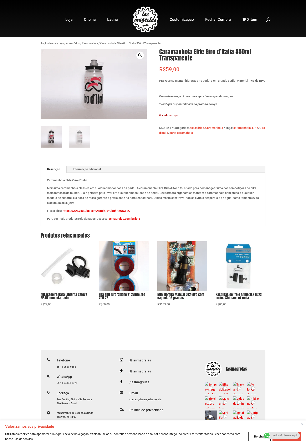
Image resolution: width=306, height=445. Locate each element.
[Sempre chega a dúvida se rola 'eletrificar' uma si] (211, 388)
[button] (140, 55)
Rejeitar (259, 436)
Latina (112, 19)
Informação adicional (87, 169)
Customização (182, 19)
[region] (153, 432)
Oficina (90, 19)
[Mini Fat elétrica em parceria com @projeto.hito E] (225, 416)
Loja (69, 19)
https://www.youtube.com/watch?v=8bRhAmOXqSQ (96, 210)
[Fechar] (301, 423)
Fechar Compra (218, 19)
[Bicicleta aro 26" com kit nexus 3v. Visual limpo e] (211, 402)
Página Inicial (48, 43)
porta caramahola (181, 132)
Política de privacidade (146, 410)
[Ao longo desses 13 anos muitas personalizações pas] (253, 388)
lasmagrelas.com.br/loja (124, 218)
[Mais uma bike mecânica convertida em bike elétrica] (225, 402)
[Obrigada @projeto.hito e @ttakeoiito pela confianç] (253, 416)
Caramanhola (90, 43)
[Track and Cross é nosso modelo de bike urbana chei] (239, 388)
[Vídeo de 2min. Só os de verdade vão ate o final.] (239, 402)
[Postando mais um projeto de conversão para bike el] (211, 416)
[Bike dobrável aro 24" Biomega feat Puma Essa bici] (225, 388)
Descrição (53, 169)
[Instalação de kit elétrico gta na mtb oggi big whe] (239, 416)
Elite (255, 127)
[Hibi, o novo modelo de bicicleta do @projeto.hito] (253, 402)
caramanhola (242, 127)
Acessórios (73, 43)
